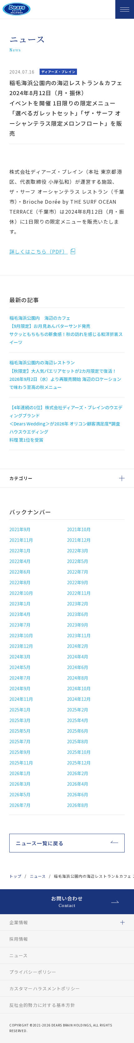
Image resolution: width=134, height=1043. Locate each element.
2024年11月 (21, 699)
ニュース (38, 876)
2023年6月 (77, 614)
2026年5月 (20, 794)
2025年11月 (21, 762)
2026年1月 (20, 773)
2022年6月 (20, 572)
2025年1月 (20, 709)
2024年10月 (79, 688)
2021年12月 (79, 540)
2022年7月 (77, 572)
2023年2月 (77, 603)
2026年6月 (77, 794)
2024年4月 (77, 656)
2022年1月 (20, 550)
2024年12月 (79, 699)
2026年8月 (77, 805)
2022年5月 (77, 561)
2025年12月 (79, 762)
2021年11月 (21, 540)
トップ (15, 876)
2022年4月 (20, 561)
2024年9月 (20, 688)
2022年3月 (77, 550)
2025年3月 (20, 720)
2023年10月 (21, 635)
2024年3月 (20, 656)
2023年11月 (79, 635)
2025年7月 (20, 741)
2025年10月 (79, 752)
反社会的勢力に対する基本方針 (42, 1005)
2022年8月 (20, 582)
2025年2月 (77, 709)
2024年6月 (77, 667)
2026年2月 (77, 773)
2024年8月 (77, 678)
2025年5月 (20, 731)
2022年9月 (77, 582)
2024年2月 (77, 646)
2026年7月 (20, 805)
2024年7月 (20, 678)
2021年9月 (20, 529)
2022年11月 (79, 593)
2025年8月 (77, 741)
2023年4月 (20, 614)
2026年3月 (20, 784)
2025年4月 (77, 720)
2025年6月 (77, 731)
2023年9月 (77, 625)
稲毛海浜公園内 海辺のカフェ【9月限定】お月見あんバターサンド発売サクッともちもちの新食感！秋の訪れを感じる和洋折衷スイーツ (66, 330)
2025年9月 (20, 752)
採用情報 (18, 939)
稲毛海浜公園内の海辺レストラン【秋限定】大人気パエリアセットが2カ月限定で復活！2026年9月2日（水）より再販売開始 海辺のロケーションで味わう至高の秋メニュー (65, 374)
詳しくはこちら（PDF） (38, 251)
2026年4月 (77, 784)
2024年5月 (20, 667)
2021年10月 (79, 529)
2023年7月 (20, 625)
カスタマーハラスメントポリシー (44, 988)
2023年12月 (21, 646)
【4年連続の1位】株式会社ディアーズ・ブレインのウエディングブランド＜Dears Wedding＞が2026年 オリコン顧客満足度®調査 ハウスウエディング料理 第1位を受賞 (65, 423)
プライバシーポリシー (32, 972)
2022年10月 (21, 593)
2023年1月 (20, 603)
